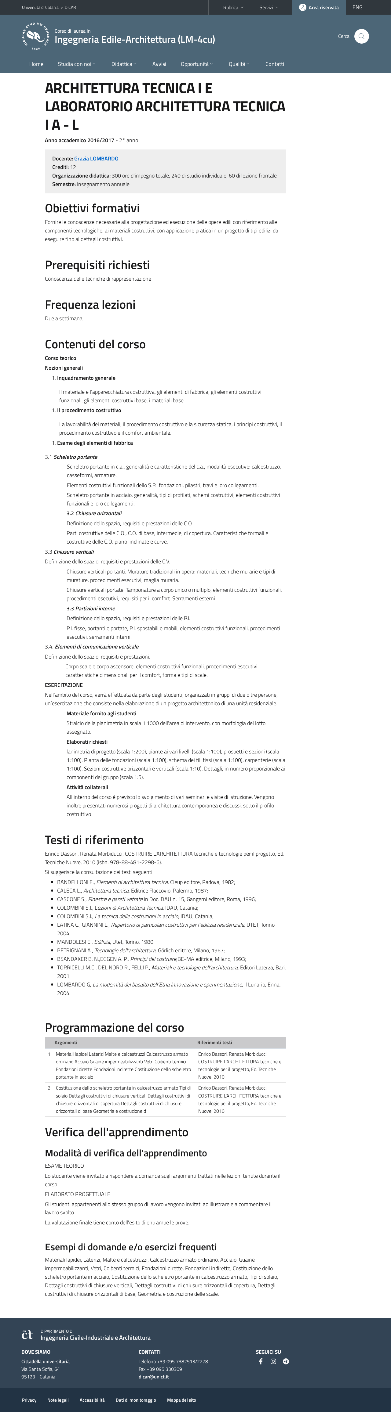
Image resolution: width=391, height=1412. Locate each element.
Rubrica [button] (230, 7)
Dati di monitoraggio (136, 1399)
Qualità (237, 64)
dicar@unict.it (154, 1376)
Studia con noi (74, 64)
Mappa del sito (181, 1399)
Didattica (121, 64)
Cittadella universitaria (45, 1361)
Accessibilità (92, 1399)
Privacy (29, 1399)
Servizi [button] (266, 7)
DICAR (70, 7)
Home (36, 64)
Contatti (274, 64)
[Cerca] (361, 36)
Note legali (58, 1399)
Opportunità (195, 64)
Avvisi (159, 64)
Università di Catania (40, 7)
